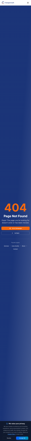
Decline (9, 438)
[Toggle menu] (28, 2)
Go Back (17, 233)
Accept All (22, 438)
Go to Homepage (17, 228)
